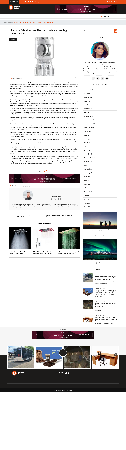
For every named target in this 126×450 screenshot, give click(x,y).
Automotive (87, 97)
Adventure (11, 16)
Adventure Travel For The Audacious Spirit (29, 2)
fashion (86, 142)
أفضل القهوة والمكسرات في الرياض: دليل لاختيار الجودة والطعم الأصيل (105, 291)
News (85, 180)
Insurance (33, 16)
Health (28, 16)
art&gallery (87, 93)
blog (85, 105)
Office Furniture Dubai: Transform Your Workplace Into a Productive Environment (106, 319)
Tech (85, 199)
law (85, 165)
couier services (88, 120)
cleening (86, 112)
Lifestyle (86, 169)
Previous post (19, 212)
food (85, 146)
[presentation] (98, 263)
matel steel (87, 176)
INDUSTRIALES (88, 158)
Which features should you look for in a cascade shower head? (19, 252)
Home (5, 22)
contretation (87, 116)
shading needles (47, 170)
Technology (53, 16)
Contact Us (59, 16)
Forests (86, 150)
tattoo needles (47, 172)
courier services (88, 124)
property (86, 184)
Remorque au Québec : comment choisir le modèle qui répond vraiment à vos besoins (105, 277)
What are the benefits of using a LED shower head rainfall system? (68, 252)
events (86, 139)
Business (17, 16)
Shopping (39, 16)
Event (85, 135)
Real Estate (46, 16)
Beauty (86, 101)
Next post (71, 213)
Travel (85, 207)
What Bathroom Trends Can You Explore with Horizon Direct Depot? (43, 252)
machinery (87, 173)
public (85, 188)
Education (23, 16)
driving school (88, 127)
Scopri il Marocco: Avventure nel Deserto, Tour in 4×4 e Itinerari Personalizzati (105, 304)
